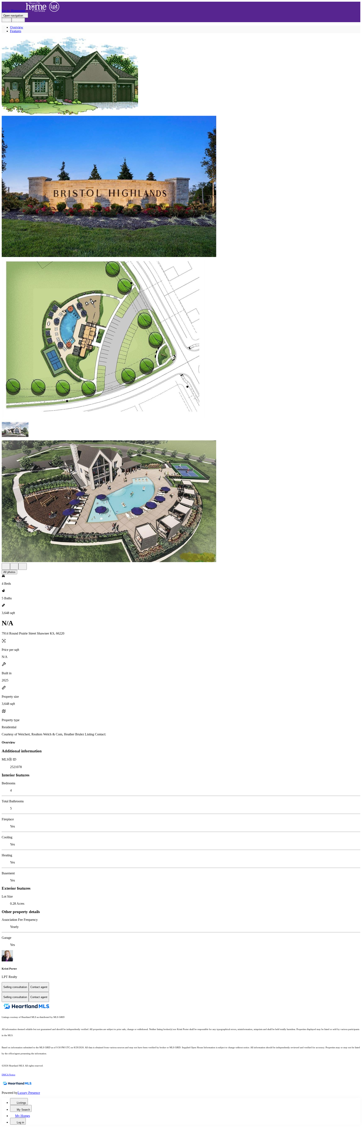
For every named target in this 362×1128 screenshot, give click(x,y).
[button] (181, 76)
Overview (16, 27)
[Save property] (14, 566)
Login (6, 20)
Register (18, 20)
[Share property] (22, 566)
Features (15, 31)
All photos (9, 572)
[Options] (6, 566)
